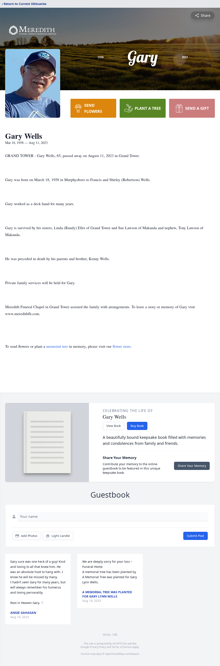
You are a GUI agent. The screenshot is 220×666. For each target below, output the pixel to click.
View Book (113, 426)
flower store (122, 346)
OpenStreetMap (114, 654)
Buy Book (137, 426)
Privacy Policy (98, 647)
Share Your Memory (192, 466)
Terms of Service (122, 647)
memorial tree (57, 346)
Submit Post (195, 536)
